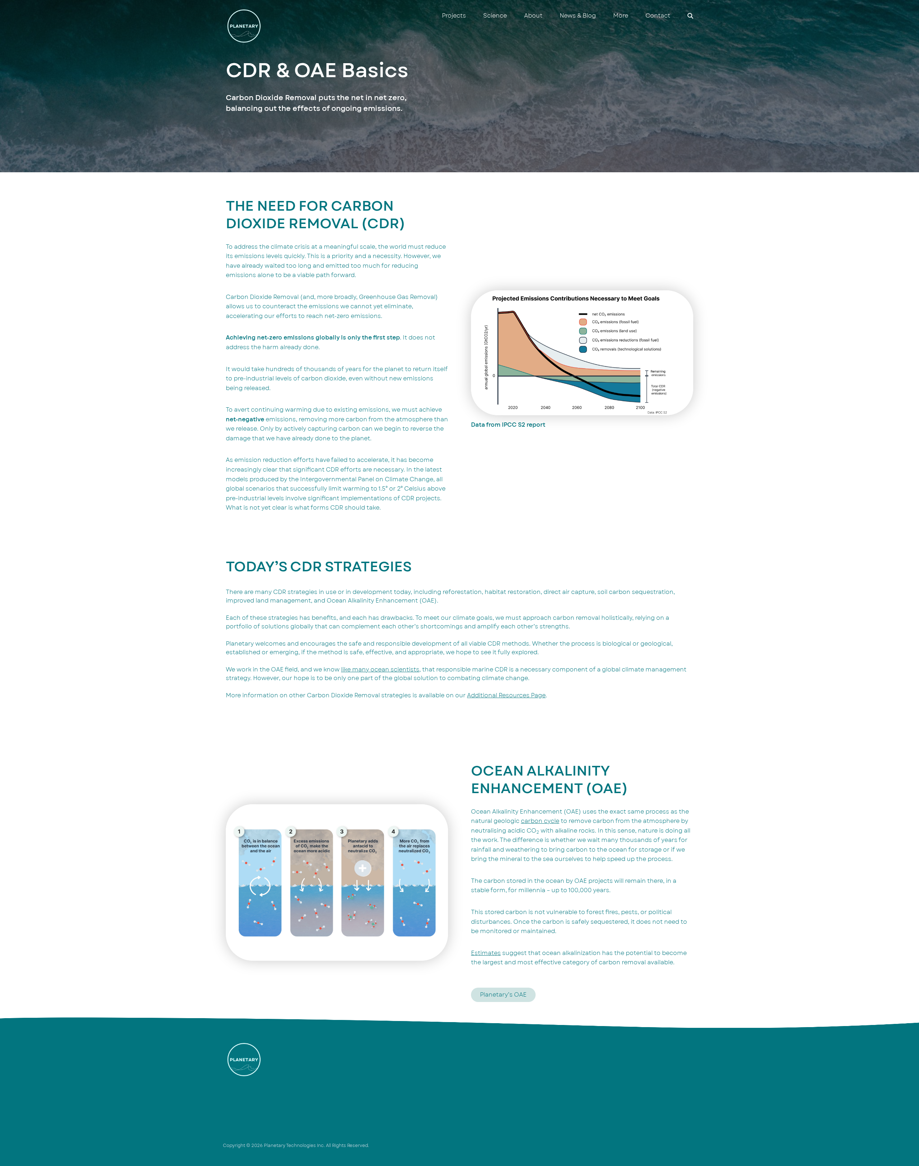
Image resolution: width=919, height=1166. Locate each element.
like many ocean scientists (380, 670)
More (620, 16)
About (533, 16)
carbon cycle (540, 821)
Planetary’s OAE (503, 995)
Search (690, 16)
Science (495, 16)
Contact (657, 16)
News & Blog (578, 16)
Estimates (486, 953)
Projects (454, 16)
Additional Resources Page (506, 695)
